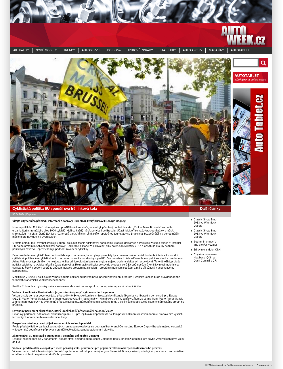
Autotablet (240, 50)
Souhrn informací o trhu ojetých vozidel (205, 243)
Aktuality (21, 50)
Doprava (114, 50)
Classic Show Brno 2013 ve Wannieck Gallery (205, 222)
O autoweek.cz (264, 365)
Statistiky (168, 50)
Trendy (69, 50)
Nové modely (46, 50)
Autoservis (91, 50)
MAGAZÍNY (216, 50)
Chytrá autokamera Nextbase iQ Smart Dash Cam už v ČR (205, 257)
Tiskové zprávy (140, 50)
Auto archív (192, 50)
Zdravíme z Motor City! (207, 249)
